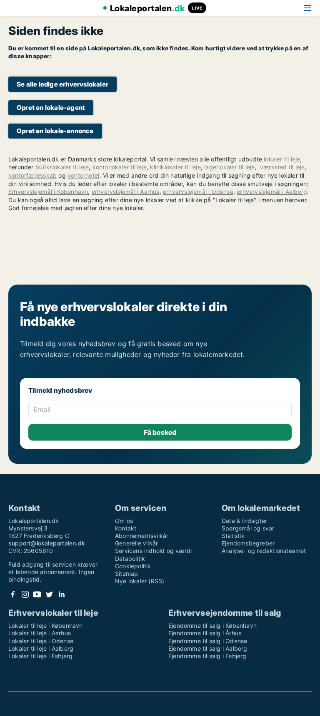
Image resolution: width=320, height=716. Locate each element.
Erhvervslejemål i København (48, 191)
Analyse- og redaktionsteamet (264, 550)
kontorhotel (83, 175)
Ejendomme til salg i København (212, 625)
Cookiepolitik (133, 566)
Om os (124, 520)
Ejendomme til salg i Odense (207, 640)
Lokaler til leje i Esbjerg (40, 655)
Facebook (13, 594)
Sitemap (126, 573)
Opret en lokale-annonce (55, 131)
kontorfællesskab (32, 175)
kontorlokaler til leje (119, 167)
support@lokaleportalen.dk (46, 543)
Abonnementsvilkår (141, 535)
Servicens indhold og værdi (153, 550)
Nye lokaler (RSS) (139, 581)
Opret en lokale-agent (51, 107)
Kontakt (125, 528)
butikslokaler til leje (62, 167)
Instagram (25, 594)
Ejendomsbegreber (248, 543)
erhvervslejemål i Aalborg (272, 191)
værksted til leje (282, 167)
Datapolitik (130, 558)
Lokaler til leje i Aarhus (39, 633)
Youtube (37, 594)
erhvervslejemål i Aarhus (126, 191)
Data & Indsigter (244, 520)
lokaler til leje (282, 159)
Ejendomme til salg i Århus (204, 633)
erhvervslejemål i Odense (198, 191)
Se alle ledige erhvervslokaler (62, 84)
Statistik (233, 535)
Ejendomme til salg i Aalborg (208, 648)
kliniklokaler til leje (175, 167)
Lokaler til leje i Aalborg (40, 648)
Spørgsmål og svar (248, 528)
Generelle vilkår (136, 543)
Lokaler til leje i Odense (40, 640)
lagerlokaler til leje (229, 167)
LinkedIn (61, 594)
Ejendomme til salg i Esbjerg (207, 655)
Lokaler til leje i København (45, 625)
